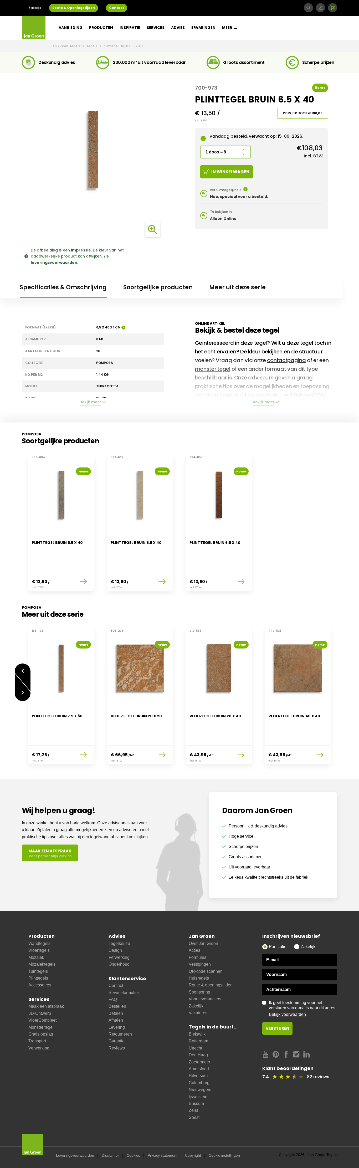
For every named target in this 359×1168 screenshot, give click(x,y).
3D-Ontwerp (39, 1013)
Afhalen (116, 1020)
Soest (194, 1117)
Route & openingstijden (211, 985)
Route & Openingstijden (73, 8)
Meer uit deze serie (237, 287)
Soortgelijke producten (158, 287)
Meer (227, 27)
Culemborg (199, 1082)
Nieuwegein (200, 1089)
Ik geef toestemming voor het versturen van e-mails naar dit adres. (302, 1008)
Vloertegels (39, 950)
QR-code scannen (206, 971)
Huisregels (199, 978)
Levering (117, 1027)
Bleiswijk (197, 1034)
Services (156, 27)
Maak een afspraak (46, 1006)
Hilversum (198, 1075)
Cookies (133, 1155)
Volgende (22, 696)
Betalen (116, 1013)
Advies (178, 27)
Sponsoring (199, 992)
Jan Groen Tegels (66, 46)
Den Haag (198, 1055)
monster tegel (212, 369)
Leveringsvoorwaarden (75, 1155)
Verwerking (38, 1048)
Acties (194, 950)
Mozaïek (36, 957)
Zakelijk (34, 7)
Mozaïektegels (41, 964)
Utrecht (195, 1048)
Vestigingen (200, 964)
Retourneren (120, 1034)
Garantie (117, 1041)
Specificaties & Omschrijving (63, 287)
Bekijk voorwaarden (287, 1014)
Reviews (117, 1048)
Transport (37, 1041)
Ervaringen (203, 27)
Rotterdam (198, 1041)
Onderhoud (119, 964)
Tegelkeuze (119, 943)
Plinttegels (38, 978)
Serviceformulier (124, 992)
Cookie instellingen (224, 1155)
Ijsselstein (198, 1096)
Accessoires (39, 985)
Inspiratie (130, 27)
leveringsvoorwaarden (54, 262)
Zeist (193, 1110)
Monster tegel (41, 1027)
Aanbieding (71, 27)
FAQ (113, 999)
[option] (61, 526)
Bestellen (117, 1006)
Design (115, 950)
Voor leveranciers (205, 999)
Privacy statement (162, 1155)
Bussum (196, 1103)
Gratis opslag (40, 1034)
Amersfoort (199, 1069)
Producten (101, 27)
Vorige (22, 668)
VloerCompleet (42, 1020)
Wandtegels (39, 943)
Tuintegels (38, 971)
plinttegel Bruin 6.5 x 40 (123, 46)
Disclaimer (110, 1155)
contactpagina (286, 360)
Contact (116, 8)
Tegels (92, 46)
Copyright (193, 1155)
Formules (197, 957)
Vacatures (198, 1013)
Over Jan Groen (203, 943)
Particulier (278, 946)
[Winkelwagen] (332, 7)
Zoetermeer (199, 1062)
